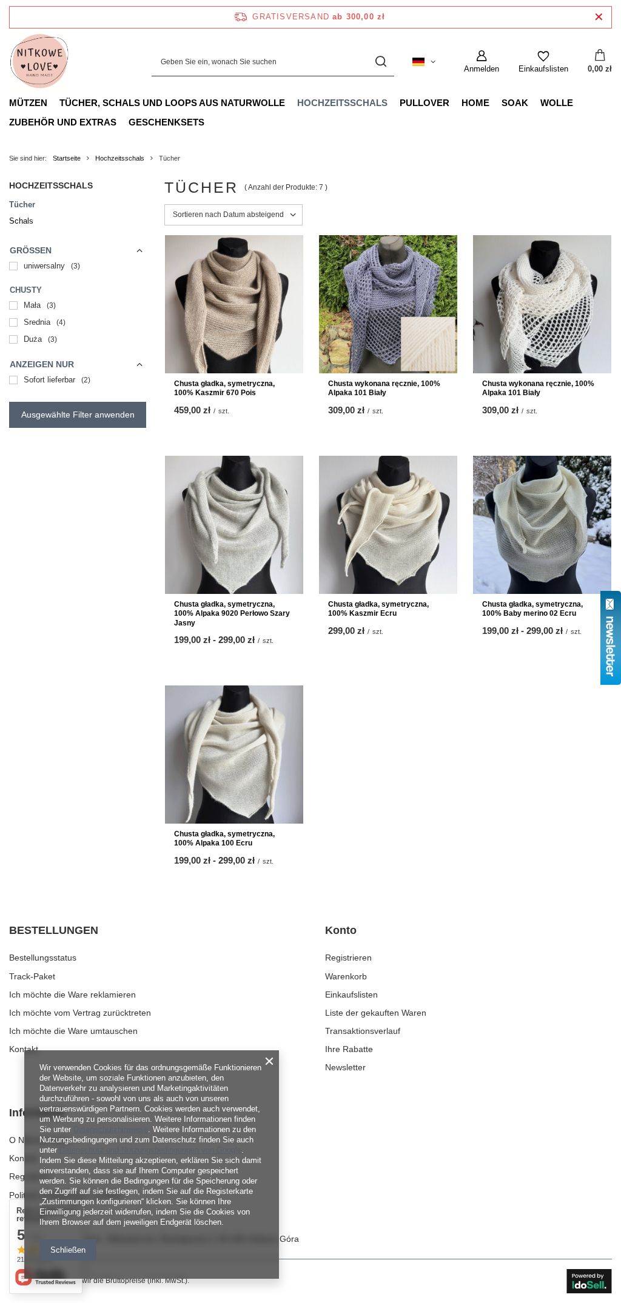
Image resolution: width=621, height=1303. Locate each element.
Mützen (28, 103)
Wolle (556, 103)
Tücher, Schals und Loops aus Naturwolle (172, 103)
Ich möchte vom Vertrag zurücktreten (80, 1013)
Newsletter (345, 1067)
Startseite (67, 158)
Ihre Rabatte (349, 1049)
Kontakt (23, 1049)
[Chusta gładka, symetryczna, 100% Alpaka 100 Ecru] (234, 754)
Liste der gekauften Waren (375, 1013)
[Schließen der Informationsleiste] (599, 17)
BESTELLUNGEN (53, 930)
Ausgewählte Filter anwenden (78, 414)
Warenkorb (346, 976)
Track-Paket (32, 976)
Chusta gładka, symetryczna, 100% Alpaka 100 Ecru (224, 839)
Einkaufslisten (351, 994)
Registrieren (348, 957)
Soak (515, 103)
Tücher (22, 204)
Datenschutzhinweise (110, 1129)
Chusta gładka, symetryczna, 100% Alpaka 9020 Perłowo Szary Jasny (232, 613)
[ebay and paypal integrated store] (589, 1281)
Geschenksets (166, 122)
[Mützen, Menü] (53, 102)
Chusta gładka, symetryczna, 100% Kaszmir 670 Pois (224, 388)
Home (475, 103)
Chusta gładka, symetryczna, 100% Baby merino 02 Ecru (532, 609)
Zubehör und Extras (62, 122)
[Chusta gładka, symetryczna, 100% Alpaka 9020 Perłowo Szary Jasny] (234, 525)
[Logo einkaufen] (39, 62)
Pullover (424, 103)
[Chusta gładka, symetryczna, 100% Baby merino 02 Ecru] (542, 525)
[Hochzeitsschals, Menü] (394, 102)
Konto (341, 930)
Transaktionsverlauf (362, 1031)
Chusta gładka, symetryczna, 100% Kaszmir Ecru (378, 609)
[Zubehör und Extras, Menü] (122, 122)
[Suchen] (380, 62)
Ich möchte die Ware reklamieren (72, 994)
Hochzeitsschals (342, 103)
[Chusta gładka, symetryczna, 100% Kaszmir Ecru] (388, 525)
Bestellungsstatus (42, 957)
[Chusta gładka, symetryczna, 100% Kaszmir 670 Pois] (234, 304)
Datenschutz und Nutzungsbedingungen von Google (150, 1150)
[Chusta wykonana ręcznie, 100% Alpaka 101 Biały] (388, 304)
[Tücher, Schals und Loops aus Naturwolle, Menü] (291, 102)
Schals (21, 220)
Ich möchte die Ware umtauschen (73, 1031)
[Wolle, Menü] (579, 102)
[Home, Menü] (495, 102)
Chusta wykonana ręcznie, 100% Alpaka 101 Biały (384, 388)
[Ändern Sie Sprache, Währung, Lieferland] (423, 62)
